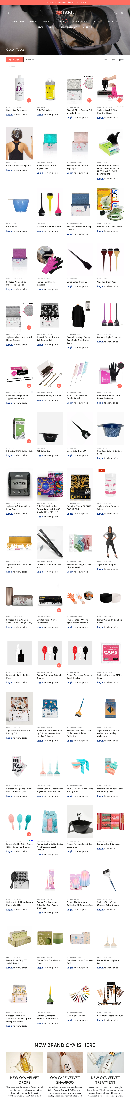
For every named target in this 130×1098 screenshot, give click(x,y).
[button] (7, 13)
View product (29, 100)
